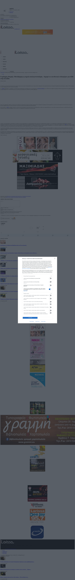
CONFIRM (30, 317)
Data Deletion (32, 321)
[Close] (55, 259)
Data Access (37, 321)
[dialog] (37, 290)
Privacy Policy (43, 321)
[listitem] (37, 276)
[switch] (50, 278)
